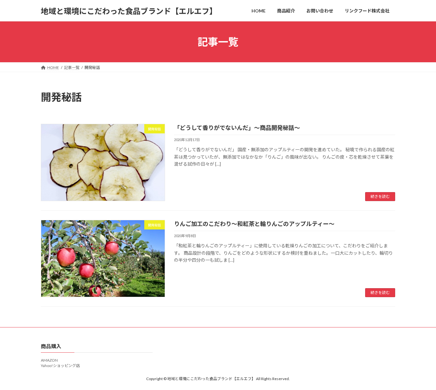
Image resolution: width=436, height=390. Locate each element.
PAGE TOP (420, 372)
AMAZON (49, 360)
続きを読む (380, 196)
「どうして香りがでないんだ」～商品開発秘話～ (237, 127)
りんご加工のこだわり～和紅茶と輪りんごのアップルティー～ (254, 223)
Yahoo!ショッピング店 (60, 365)
